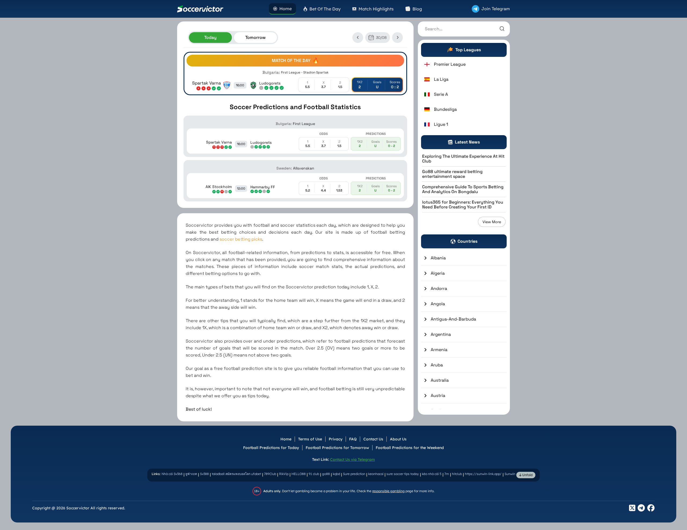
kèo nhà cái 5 (431, 474)
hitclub (457, 474)
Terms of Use (310, 439)
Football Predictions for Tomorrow (337, 447)
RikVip (283, 474)
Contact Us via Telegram (352, 459)
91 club (314, 474)
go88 (326, 474)
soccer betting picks (241, 239)
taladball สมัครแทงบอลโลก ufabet (236, 474)
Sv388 (204, 474)
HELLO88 (298, 474)
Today (210, 37)
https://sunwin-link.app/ (483, 474)
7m (446, 474)
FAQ (353, 439)
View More (492, 221)
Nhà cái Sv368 (172, 474)
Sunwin (510, 474)
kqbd (336, 474)
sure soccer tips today (402, 474)
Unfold (527, 475)
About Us (398, 439)
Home (285, 439)
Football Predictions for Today (271, 447)
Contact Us (373, 439)
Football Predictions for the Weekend (410, 447)
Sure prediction (354, 474)
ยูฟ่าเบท (191, 474)
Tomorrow (255, 37)
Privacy (335, 439)
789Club (270, 474)
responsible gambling (388, 491)
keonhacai (375, 474)
